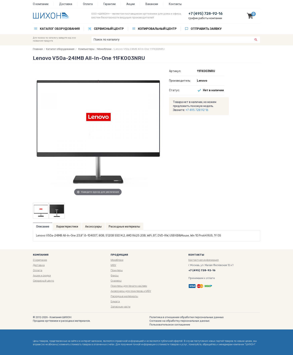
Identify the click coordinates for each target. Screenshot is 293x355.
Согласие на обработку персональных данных (179, 320)
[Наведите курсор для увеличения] (98, 131)
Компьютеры (86, 48)
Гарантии (109, 4)
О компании (40, 4)
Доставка (65, 4)
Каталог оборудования (60, 29)
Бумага (115, 301)
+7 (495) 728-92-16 (205, 13)
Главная (38, 48)
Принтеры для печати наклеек (129, 285)
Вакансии (152, 4)
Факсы (115, 275)
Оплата (88, 4)
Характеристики (67, 226)
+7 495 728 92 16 (197, 110)
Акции (130, 4)
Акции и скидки (42, 275)
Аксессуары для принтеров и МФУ (131, 291)
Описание (42, 226)
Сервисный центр (109, 29)
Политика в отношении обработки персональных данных (186, 317)
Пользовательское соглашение (169, 324)
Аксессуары (93, 226)
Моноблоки (104, 48)
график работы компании (205, 18)
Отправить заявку (206, 29)
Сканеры (116, 280)
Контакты (175, 4)
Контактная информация (203, 259)
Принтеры (117, 270)
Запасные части (120, 306)
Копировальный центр (157, 29)
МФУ (113, 265)
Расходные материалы (124, 226)
